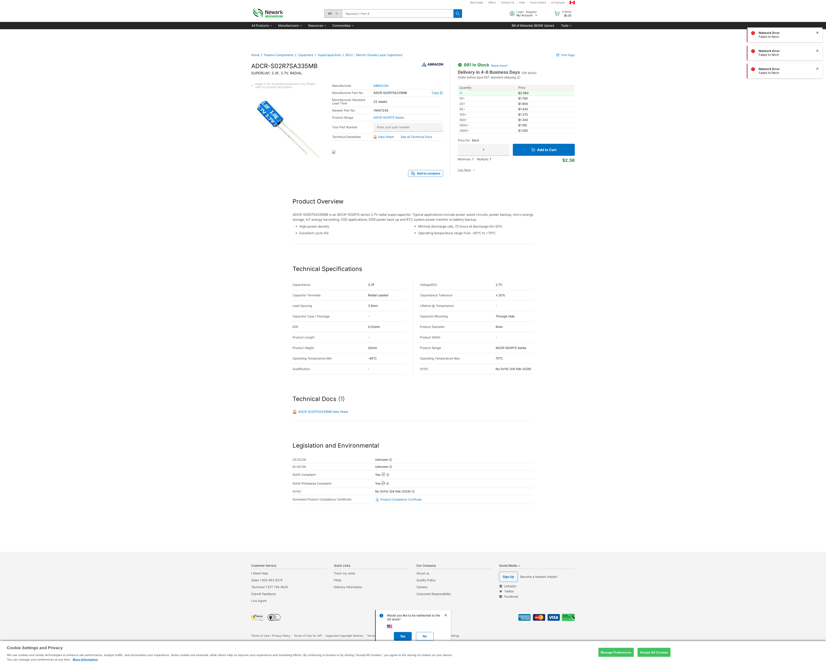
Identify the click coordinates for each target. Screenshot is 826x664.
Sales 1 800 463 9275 (266, 580)
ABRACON (380, 85)
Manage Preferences (616, 652)
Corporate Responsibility (433, 594)
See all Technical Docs (416, 137)
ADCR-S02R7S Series (388, 117)
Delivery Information (348, 587)
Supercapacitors (329, 55)
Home (255, 55)
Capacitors (305, 55)
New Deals (476, 2)
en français (558, 2)
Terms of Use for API (308, 635)
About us (422, 573)
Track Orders (538, 2)
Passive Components (278, 55)
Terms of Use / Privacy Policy (270, 635)
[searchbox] (397, 13)
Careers (421, 587)
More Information (85, 659)
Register (531, 12)
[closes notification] (817, 33)
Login (520, 12)
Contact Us (507, 2)
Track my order (344, 573)
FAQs (337, 580)
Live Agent (259, 601)
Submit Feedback (263, 594)
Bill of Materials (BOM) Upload (533, 25)
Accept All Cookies (654, 652)
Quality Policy (426, 580)
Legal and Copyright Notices (344, 635)
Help (522, 2)
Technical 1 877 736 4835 (269, 587)
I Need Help (259, 573)
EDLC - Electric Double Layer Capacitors (373, 55)
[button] (261, 25)
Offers (492, 2)
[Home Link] (267, 13)
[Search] (457, 13)
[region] (413, 652)
